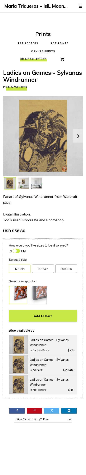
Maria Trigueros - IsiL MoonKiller (37, 6)
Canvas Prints (43, 51)
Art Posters (28, 43)
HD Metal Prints (33, 59)
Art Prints (59, 43)
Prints (43, 34)
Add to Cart (43, 316)
